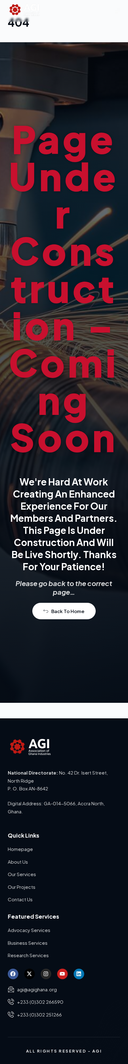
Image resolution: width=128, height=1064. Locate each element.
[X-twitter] (29, 974)
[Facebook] (13, 974)
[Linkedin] (79, 974)
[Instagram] (46, 974)
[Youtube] (62, 974)
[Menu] (117, 11)
